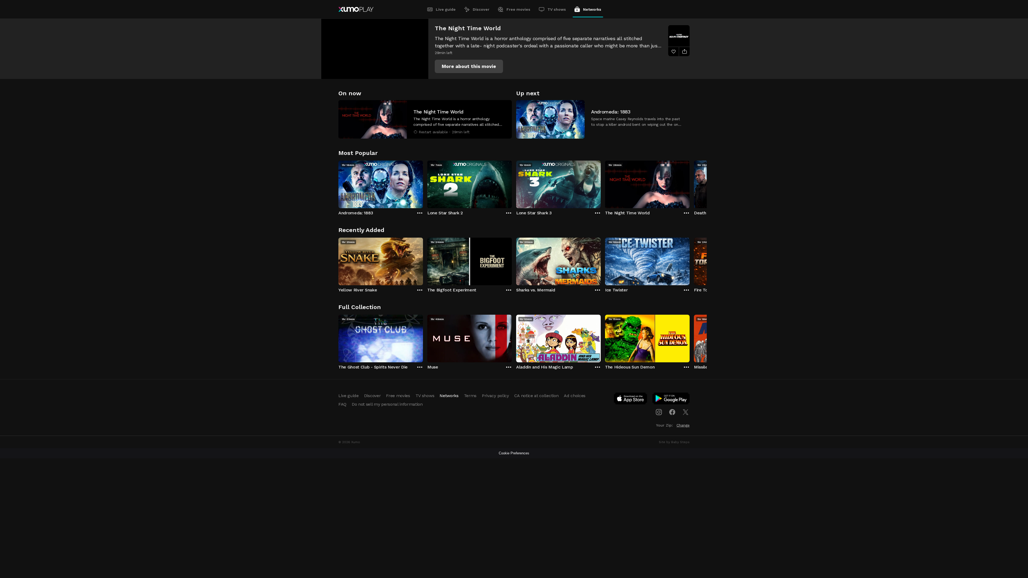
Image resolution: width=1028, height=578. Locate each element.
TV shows (556, 9)
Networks (592, 9)
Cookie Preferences (514, 453)
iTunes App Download (630, 399)
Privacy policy (495, 395)
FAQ (342, 404)
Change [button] (683, 425)
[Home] (355, 9)
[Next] (689, 183)
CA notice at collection (536, 395)
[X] (686, 412)
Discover (481, 9)
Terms (470, 395)
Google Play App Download (671, 399)
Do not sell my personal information (387, 404)
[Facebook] (672, 412)
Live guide (446, 9)
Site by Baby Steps (674, 442)
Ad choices (574, 395)
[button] (469, 66)
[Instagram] (659, 412)
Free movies (518, 9)
